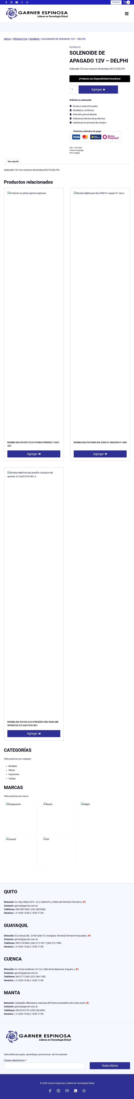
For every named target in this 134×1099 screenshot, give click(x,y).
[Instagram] (11, 2)
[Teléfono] (22, 2)
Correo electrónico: (15, 1060)
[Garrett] (21, 852)
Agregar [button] (32, 454)
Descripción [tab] (13, 161)
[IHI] (59, 852)
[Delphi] (96, 817)
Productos (116, 2)
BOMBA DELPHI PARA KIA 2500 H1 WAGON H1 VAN (100, 442)
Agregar (96, 89)
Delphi (77, 153)
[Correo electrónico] (16, 2)
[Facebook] (6, 2)
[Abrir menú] (126, 14)
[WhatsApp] (27, 2)
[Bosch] (59, 817)
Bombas (75, 47)
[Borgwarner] (21, 817)
